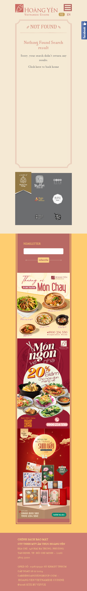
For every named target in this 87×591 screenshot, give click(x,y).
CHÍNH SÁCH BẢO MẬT (33, 539)
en (69, 15)
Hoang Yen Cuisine (36, 10)
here (38, 67)
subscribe (43, 259)
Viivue (41, 584)
